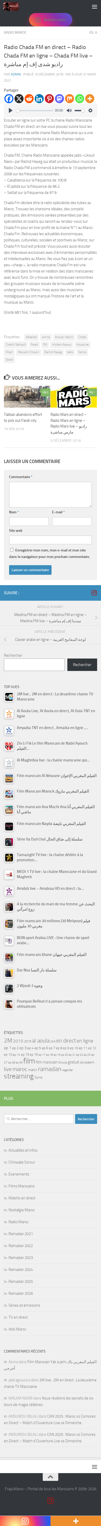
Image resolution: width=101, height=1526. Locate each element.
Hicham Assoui (61, 344)
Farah (34, 344)
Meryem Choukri (28, 352)
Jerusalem (87, 1062)
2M (8, 1040)
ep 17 (42, 1054)
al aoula (40, 1041)
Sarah (9, 359)
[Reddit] (29, 98)
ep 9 (66, 1048)
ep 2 (15, 1048)
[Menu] (94, 6)
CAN (52, 1041)
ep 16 (34, 1054)
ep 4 (30, 1048)
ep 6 (45, 1048)
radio (70, 352)
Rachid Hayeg (53, 352)
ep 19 (57, 1054)
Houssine (82, 344)
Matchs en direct (22, 1198)
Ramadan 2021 (21, 1233)
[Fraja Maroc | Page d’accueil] (13, 6)
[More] (89, 98)
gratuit (73, 1062)
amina (46, 337)
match (32, 1070)
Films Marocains (22, 1186)
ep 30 (19, 1062)
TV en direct (18, 1317)
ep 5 (37, 1048)
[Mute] (69, 110)
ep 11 (83, 1048)
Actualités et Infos (23, 1150)
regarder (67, 1070)
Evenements (19, 1174)
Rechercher (13, 655)
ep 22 (79, 1054)
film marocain (46, 1062)
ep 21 (72, 1054)
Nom (14, 512)
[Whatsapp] (79, 98)
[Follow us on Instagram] (94, 593)
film (29, 1061)
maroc (19, 1069)
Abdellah (31, 337)
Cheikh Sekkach (16, 344)
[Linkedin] (39, 98)
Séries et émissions (24, 1305)
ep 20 (64, 1054)
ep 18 (49, 1054)
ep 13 (8, 1054)
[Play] (10, 110)
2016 (27, 1041)
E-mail (58, 512)
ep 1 (7, 1047)
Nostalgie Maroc (22, 1210)
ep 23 (87, 1054)
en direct (66, 1041)
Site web (16, 530)
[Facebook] (8, 98)
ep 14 (16, 1054)
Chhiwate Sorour (22, 1162)
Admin (16, 74)
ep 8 (59, 1048)
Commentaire (20, 477)
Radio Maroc (15, 32)
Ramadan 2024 (21, 1269)
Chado (82, 337)
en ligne (85, 1041)
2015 (18, 1041)
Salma (82, 352)
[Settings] (90, 110)
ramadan (49, 1069)
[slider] (34, 110)
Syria (38, 1077)
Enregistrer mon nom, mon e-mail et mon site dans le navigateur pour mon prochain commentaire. (49, 553)
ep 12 (92, 1048)
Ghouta (62, 1062)
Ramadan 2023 (21, 1257)
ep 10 (74, 1048)
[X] (19, 98)
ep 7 (52, 1048)
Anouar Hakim (64, 337)
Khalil (9, 352)
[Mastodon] (59, 98)
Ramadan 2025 (21, 1281)
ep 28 (11, 1062)
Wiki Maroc (17, 1329)
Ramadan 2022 (21, 1245)
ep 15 (25, 1054)
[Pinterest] (49, 98)
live (8, 1069)
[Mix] (69, 98)
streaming (19, 1076)
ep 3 (22, 1048)
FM (45, 344)
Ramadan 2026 (21, 1293)
